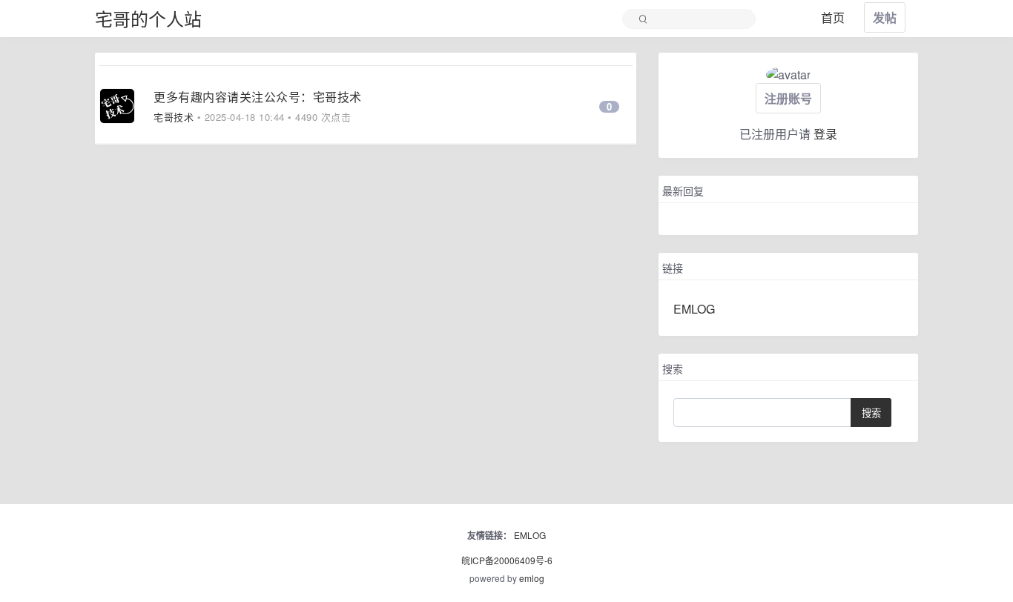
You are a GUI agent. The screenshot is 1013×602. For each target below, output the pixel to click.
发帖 (885, 17)
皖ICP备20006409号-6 (506, 560)
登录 (825, 133)
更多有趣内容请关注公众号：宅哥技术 (258, 96)
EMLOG (694, 308)
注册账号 (788, 98)
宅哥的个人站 (148, 18)
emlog (531, 578)
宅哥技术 (174, 117)
